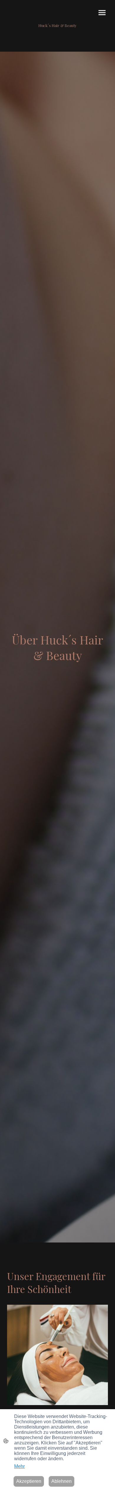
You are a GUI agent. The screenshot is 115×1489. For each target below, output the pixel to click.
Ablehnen (61, 1481)
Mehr (19, 1466)
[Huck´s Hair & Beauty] (57, 30)
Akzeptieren (28, 1481)
